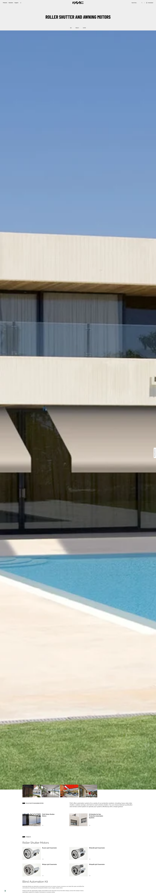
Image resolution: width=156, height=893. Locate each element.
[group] (45, 819)
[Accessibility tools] (5, 891)
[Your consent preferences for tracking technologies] (155, 453)
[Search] (142, 3)
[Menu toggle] (21, 3)
